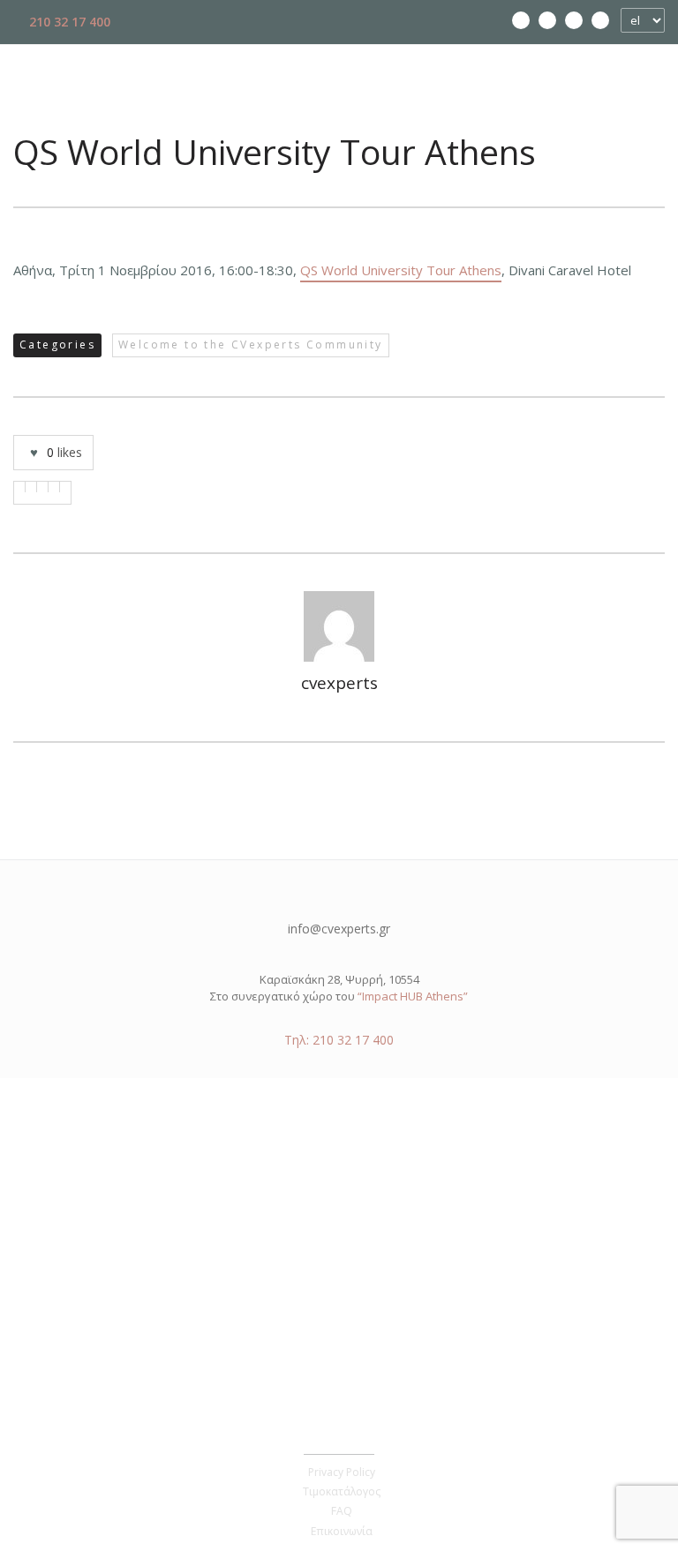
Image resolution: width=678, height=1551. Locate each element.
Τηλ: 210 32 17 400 (339, 1039)
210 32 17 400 (68, 21)
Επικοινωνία (342, 1531)
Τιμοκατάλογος (341, 1491)
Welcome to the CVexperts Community (250, 344)
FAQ (341, 1510)
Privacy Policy (341, 1472)
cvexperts (339, 682)
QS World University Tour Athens (400, 270)
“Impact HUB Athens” (413, 996)
